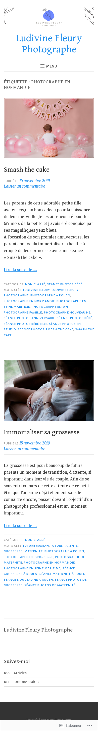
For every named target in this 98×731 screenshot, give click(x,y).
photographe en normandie (29, 301)
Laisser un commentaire (24, 186)
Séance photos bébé (64, 284)
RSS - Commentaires (21, 682)
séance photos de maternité (49, 585)
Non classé (35, 284)
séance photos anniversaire (29, 318)
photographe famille (23, 312)
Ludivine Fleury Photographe (49, 43)
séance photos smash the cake (45, 329)
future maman (36, 545)
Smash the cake (27, 170)
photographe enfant (51, 306)
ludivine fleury (36, 290)
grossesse (13, 551)
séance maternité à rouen (62, 574)
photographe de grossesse (28, 557)
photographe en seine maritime (32, 568)
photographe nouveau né (67, 312)
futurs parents (64, 545)
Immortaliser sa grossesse (42, 432)
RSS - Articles (15, 673)
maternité (33, 551)
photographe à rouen (50, 295)
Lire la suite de (20, 269)
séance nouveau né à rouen (28, 579)
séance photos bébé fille (25, 324)
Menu (51, 66)
